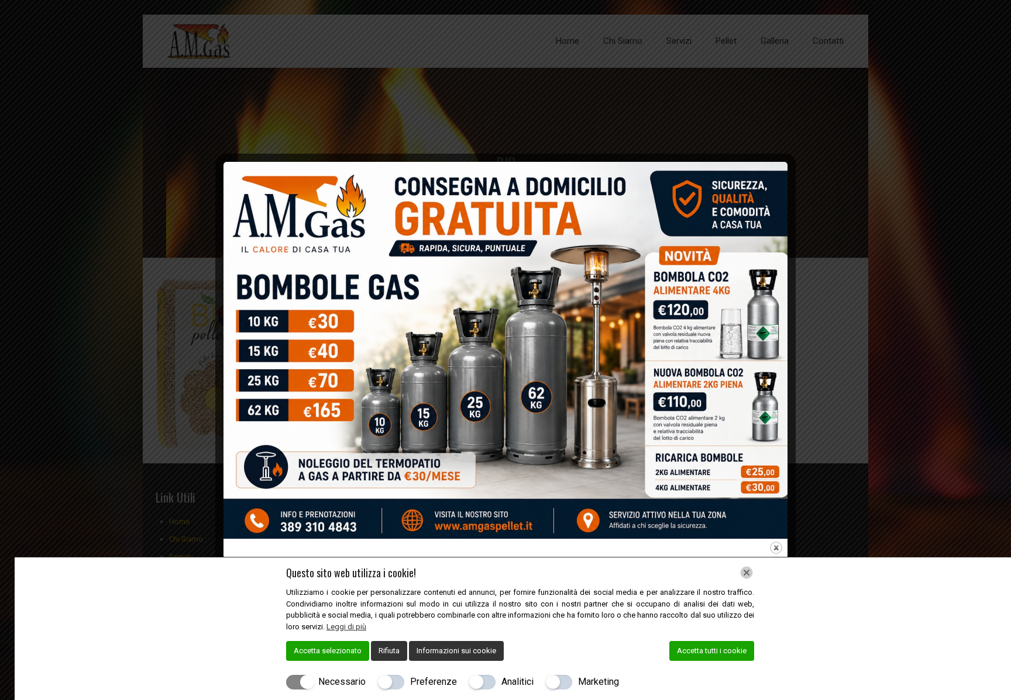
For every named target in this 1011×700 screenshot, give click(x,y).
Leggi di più (346, 626)
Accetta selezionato (328, 650)
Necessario (342, 681)
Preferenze (433, 681)
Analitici (517, 681)
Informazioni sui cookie (456, 650)
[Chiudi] (746, 572)
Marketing (598, 681)
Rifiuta (389, 650)
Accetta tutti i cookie (712, 650)
